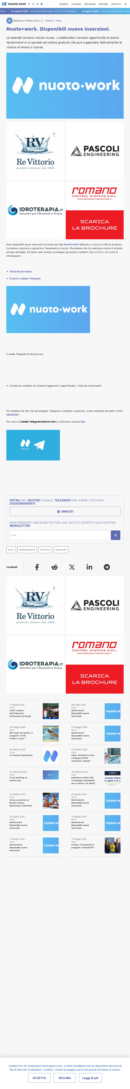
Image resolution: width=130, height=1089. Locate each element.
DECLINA (65, 1078)
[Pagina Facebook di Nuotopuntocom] (29, 4)
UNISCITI (66, 511)
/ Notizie (48, 20)
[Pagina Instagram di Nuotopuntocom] (33, 4)
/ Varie (57, 20)
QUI (83, 421)
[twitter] (72, 567)
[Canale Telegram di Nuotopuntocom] (41, 4)
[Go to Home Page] (42, 20)
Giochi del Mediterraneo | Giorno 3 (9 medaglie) (35, 11)
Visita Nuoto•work (21, 271)
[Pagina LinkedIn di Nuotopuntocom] (37, 4)
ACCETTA (39, 1078)
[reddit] (54, 567)
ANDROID (12, 414)
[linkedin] (89, 567)
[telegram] (107, 567)
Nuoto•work (71, 244)
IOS (119, 410)
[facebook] (37, 567)
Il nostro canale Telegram (25, 278)
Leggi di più (90, 1078)
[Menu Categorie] (125, 3)
